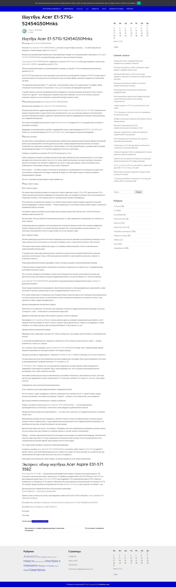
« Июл (116, 47)
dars (31, 32)
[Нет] (173, 3)
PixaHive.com (104, 584)
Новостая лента (120, 219)
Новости (95, 9)
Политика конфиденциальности (81, 569)
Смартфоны (68, 9)
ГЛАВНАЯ (72, 556)
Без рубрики (118, 215)
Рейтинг (130, 9)
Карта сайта (73, 561)
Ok (139, 3)
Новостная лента (120, 227)
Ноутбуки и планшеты (51, 9)
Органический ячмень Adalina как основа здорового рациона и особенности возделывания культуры (132, 76)
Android (79, 9)
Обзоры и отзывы (116, 9)
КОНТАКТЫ (73, 565)
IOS (87, 9)
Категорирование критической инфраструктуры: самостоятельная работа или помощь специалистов (132, 98)
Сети (104, 9)
